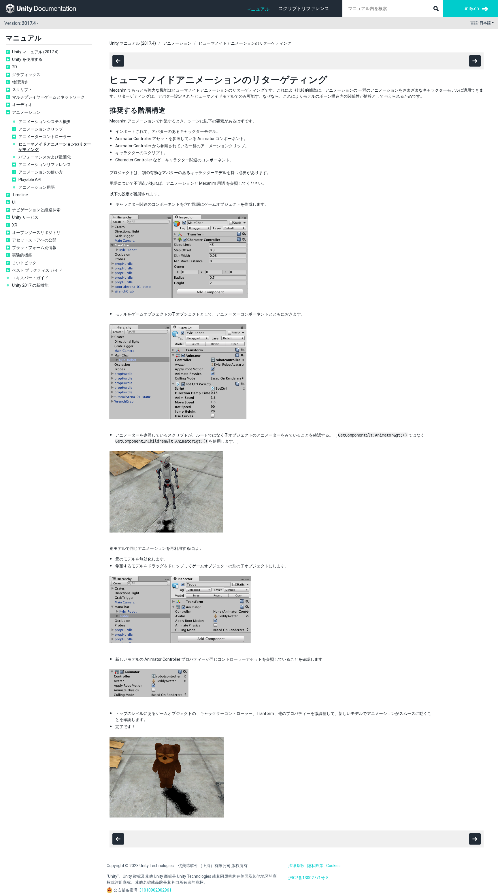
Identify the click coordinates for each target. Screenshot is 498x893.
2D (14, 67)
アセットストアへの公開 (34, 240)
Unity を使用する (27, 59)
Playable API (29, 179)
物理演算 (20, 82)
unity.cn (471, 8)
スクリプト (22, 89)
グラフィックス (26, 74)
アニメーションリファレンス (44, 164)
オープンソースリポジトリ (36, 232)
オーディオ (22, 104)
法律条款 (296, 865)
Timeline (20, 194)
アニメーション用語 (36, 187)
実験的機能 (22, 255)
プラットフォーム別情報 (34, 247)
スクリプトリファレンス (303, 8)
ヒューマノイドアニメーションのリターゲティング (54, 147)
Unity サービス (25, 217)
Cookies (333, 865)
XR (14, 225)
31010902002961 (155, 890)
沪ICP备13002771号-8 (308, 877)
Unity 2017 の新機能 (30, 285)
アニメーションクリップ (40, 129)
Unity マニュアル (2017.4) (35, 52)
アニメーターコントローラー (44, 136)
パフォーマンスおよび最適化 (44, 157)
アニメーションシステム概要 (44, 121)
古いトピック (24, 262)
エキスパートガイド (30, 277)
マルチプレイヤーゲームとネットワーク (48, 97)
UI (14, 202)
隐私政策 (315, 865)
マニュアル (257, 9)
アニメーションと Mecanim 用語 (195, 183)
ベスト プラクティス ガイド (37, 270)
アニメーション (26, 112)
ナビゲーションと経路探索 (36, 209)
